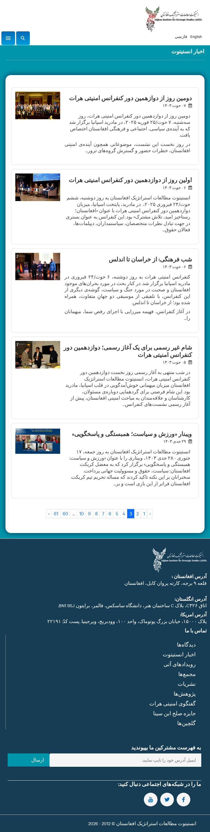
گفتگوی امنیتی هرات (172, 703)
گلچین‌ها (186, 723)
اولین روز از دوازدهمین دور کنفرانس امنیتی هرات (130, 179)
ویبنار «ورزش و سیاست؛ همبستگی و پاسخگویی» (132, 433)
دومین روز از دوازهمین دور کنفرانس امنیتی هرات (130, 97)
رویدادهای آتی (180, 664)
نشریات (187, 684)
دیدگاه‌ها (186, 644)
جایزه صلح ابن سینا (174, 713)
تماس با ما (196, 630)
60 (65, 513)
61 (56, 513)
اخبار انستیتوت (179, 654)
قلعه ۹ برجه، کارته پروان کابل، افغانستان (165, 583)
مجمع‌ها (187, 674)
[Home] (173, 19)
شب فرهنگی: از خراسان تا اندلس (150, 259)
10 (81, 513)
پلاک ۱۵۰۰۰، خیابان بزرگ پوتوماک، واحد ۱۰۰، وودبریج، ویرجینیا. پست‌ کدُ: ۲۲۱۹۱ (127, 621)
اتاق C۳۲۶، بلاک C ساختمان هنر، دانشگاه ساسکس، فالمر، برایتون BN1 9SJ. (132, 605)
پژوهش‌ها (185, 693)
